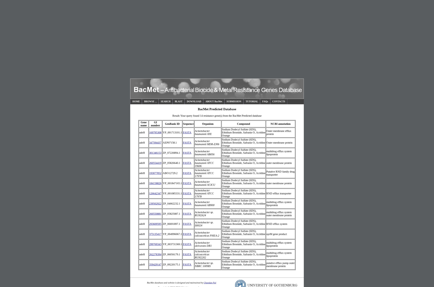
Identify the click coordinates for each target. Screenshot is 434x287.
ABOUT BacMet (213, 101)
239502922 (155, 203)
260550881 (155, 213)
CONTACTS (278, 101)
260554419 (155, 163)
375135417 (155, 234)
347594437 (155, 142)
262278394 (155, 254)
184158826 (155, 183)
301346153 (155, 152)
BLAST (178, 101)
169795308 (155, 132)
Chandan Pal (210, 282)
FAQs (265, 101)
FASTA (187, 132)
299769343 (155, 244)
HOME (136, 101)
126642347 (155, 193)
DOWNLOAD (194, 101)
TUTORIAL (252, 101)
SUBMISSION (233, 101)
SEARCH (166, 101)
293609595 (155, 223)
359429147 (155, 264)
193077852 (155, 173)
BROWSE (149, 101)
